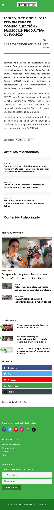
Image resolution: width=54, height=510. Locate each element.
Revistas (5, 455)
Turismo (7, 163)
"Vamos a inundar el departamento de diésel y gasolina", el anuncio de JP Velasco (34, 351)
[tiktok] (33, 429)
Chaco (31, 140)
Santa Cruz (7, 271)
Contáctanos (8, 448)
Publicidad (6, 451)
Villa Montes (20, 140)
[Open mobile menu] (3, 4)
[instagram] (22, 429)
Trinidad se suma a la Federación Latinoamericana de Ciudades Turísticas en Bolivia (24, 203)
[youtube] (16, 429)
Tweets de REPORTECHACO (14, 402)
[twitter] (10, 429)
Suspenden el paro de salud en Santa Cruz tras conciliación (24, 276)
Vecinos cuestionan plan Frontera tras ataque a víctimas (32, 326)
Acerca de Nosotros (11, 444)
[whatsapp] (28, 429)
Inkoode (42, 504)
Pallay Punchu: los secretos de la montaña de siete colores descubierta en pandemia (25, 186)
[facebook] (4, 429)
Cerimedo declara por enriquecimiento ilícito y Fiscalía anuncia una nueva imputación (32, 339)
